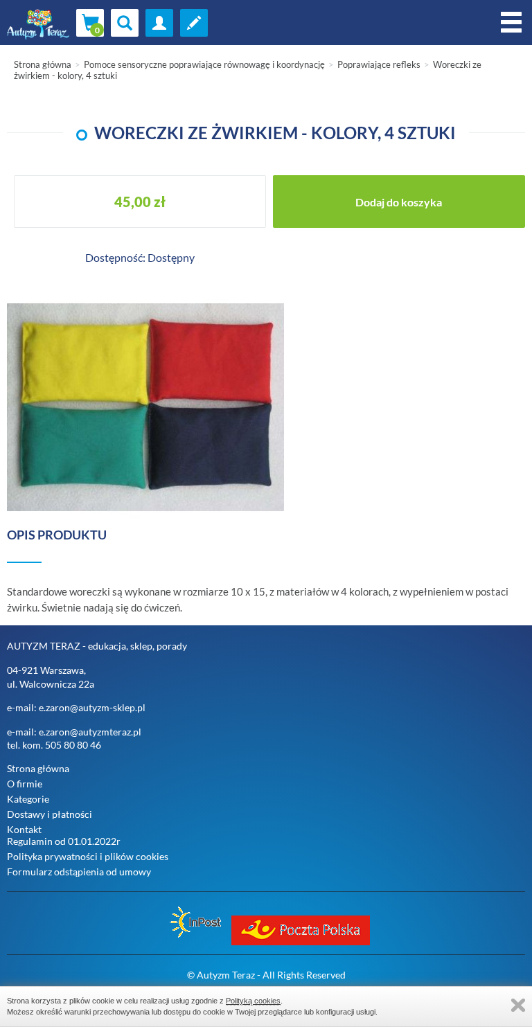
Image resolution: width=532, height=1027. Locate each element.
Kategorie (28, 799)
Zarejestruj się (194, 23)
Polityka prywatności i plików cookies (87, 856)
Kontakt (24, 829)
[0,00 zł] (90, 23)
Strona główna (42, 64)
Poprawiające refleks (378, 64)
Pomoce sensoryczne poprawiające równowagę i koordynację (204, 64)
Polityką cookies (253, 1001)
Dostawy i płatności (49, 814)
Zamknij (518, 1005)
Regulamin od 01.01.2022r (64, 841)
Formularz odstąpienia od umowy (79, 871)
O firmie (24, 783)
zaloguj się (159, 23)
